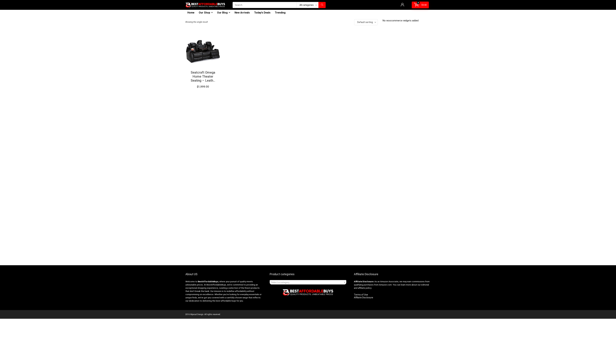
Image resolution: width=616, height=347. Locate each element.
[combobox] (308, 282)
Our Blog (222, 12)
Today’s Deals (262, 12)
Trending (280, 12)
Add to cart (203, 89)
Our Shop (204, 12)
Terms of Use (361, 294)
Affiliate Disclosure (363, 297)
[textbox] (308, 282)
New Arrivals (242, 12)
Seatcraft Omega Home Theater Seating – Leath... (203, 76)
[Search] (322, 5)
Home (190, 12)
